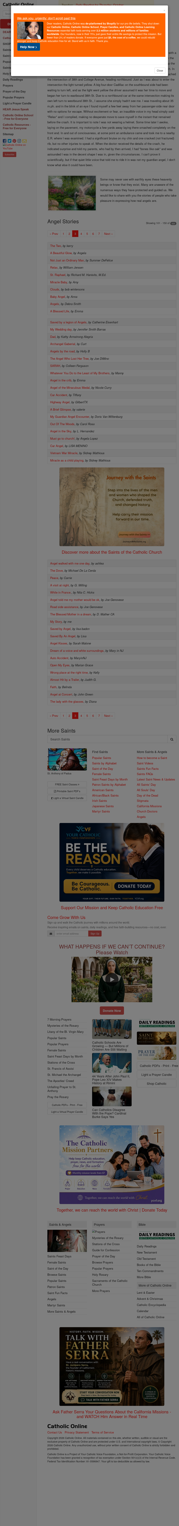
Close (160, 70)
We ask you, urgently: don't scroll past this (46, 18)
